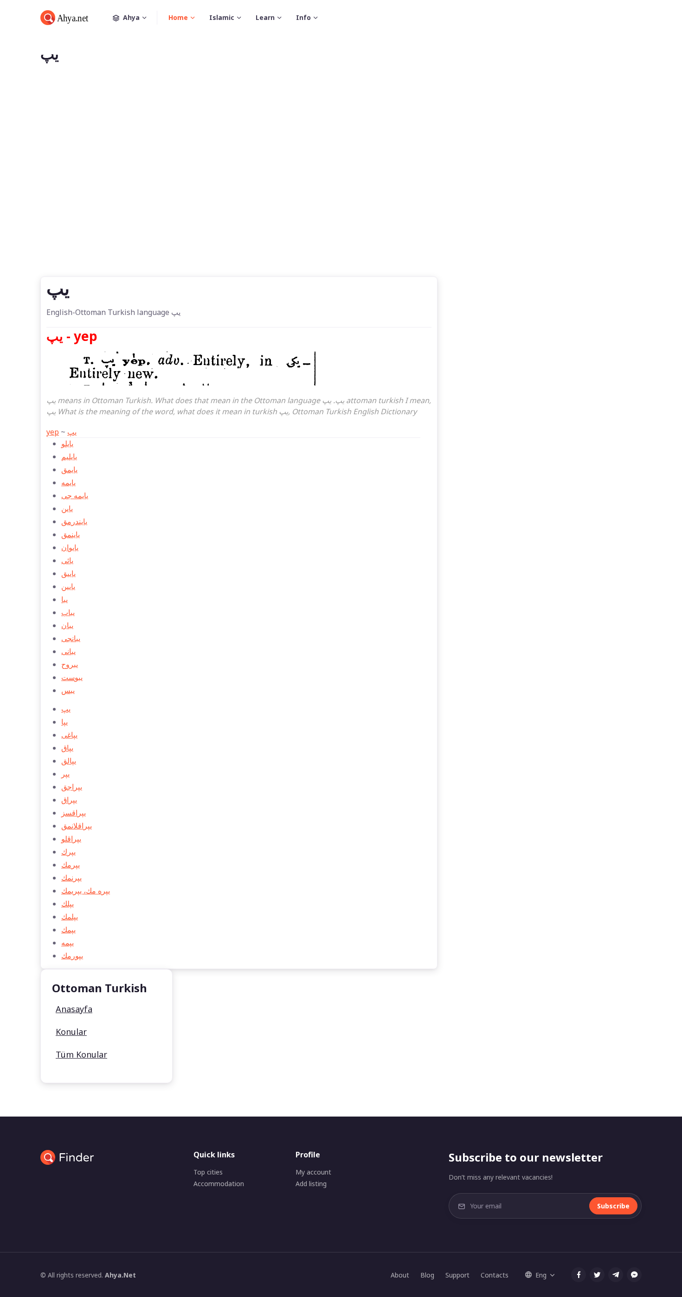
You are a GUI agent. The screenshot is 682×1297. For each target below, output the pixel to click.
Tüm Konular (81, 1054)
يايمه (68, 482)
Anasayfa (74, 1008)
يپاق (67, 748)
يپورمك (72, 955)
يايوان (69, 547)
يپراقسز (73, 813)
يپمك (68, 930)
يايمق (69, 469)
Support (457, 1275)
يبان (67, 625)
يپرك (68, 852)
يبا (64, 599)
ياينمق (70, 534)
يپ (72, 432)
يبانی (68, 651)
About (400, 1275)
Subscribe (613, 1205)
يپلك (67, 904)
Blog (427, 1275)
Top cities (208, 1172)
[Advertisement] (341, 185)
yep (52, 432)
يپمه (67, 942)
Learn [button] (265, 17)
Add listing (311, 1183)
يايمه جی (74, 495)
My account (313, 1172)
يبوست (72, 677)
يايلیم (69, 456)
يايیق (68, 573)
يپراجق (71, 787)
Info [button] (303, 17)
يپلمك (69, 917)
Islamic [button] (221, 17)
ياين (67, 508)
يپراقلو (71, 839)
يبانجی (70, 638)
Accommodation (218, 1183)
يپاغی (69, 735)
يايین (68, 586)
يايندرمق (74, 521)
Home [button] (178, 17)
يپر (65, 774)
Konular (71, 1031)
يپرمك (70, 865)
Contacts (494, 1275)
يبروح (69, 664)
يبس (68, 690)
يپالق (68, 761)
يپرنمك (71, 878)
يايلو (67, 443)
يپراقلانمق (76, 826)
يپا (64, 722)
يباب (68, 612)
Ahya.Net (120, 1275)
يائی (67, 560)
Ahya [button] (131, 17)
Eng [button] (541, 1275)
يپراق (69, 800)
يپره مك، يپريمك (85, 891)
